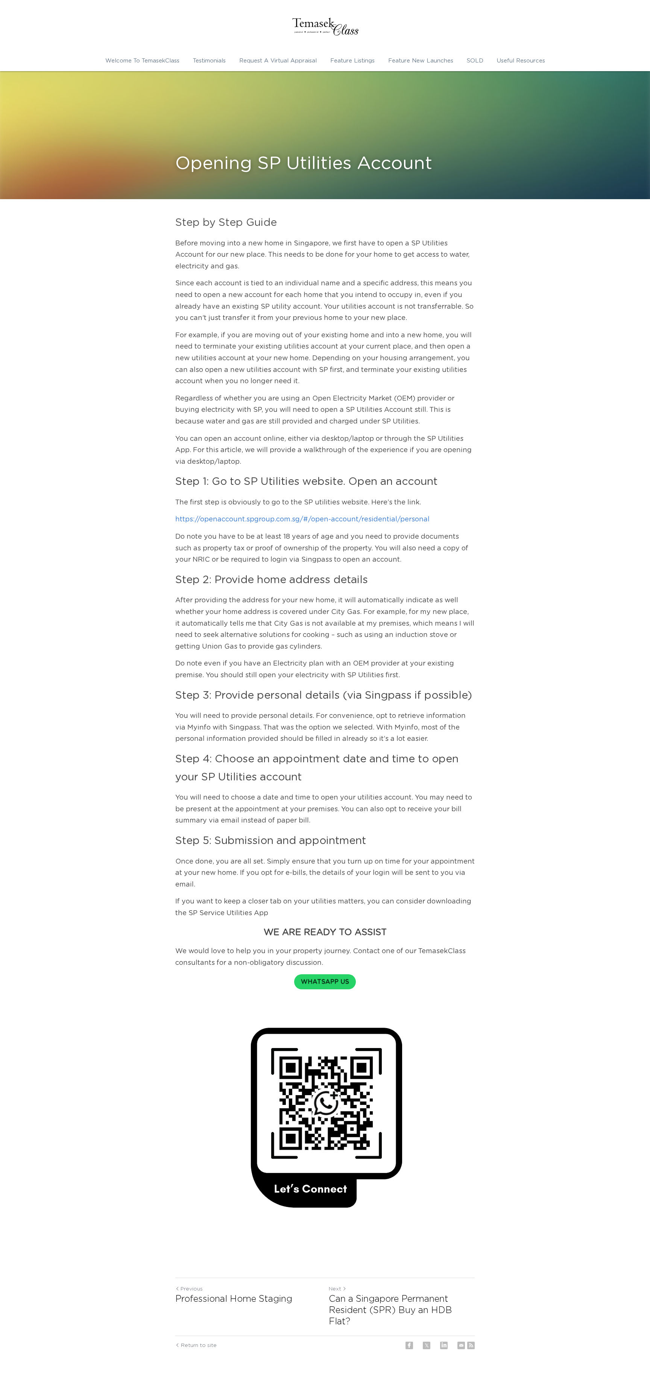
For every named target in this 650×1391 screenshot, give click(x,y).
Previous (192, 1289)
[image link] (325, 26)
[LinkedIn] (444, 1345)
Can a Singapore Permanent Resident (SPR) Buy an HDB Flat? (390, 1310)
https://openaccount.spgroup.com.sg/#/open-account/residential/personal (302, 519)
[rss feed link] (471, 1345)
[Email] (461, 1345)
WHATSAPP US (325, 982)
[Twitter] (426, 1345)
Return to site (199, 1345)
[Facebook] (409, 1345)
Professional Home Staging (233, 1299)
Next (335, 1289)
